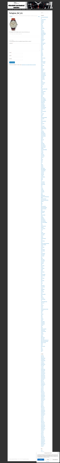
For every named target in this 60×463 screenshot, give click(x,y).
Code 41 (42, 81)
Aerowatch (42, 20)
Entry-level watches (43, 111)
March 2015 (42, 436)
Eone (41, 112)
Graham (42, 142)
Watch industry (43, 337)
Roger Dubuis (42, 271)
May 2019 (42, 380)
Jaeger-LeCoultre (43, 170)
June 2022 (42, 361)
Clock (41, 80)
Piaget (42, 248)
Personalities (42, 247)
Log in (42, 450)
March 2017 (42, 406)
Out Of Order (42, 234)
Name (10, 52)
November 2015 (43, 426)
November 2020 (43, 370)
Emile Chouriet (43, 106)
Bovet (41, 50)
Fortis (41, 124)
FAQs (41, 116)
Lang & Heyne (43, 181)
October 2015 (42, 427)
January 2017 (42, 408)
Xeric (41, 347)
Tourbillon (42, 310)
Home (10, 9)
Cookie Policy (47, 461)
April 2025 (42, 355)
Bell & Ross (42, 44)
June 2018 (42, 387)
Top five (42, 306)
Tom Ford (42, 305)
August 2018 (42, 385)
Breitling (42, 54)
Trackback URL (20, 33)
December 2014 (43, 439)
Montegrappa (42, 218)
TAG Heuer (42, 297)
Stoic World (42, 291)
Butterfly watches (43, 61)
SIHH (41, 281)
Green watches (43, 144)
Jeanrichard (42, 174)
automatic (42, 36)
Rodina (42, 270)
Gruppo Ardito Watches (44, 149)
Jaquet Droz (42, 171)
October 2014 (42, 442)
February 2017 (43, 407)
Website (10, 58)
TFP (41, 300)
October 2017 (42, 397)
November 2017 (43, 396)
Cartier (42, 64)
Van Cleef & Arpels (43, 331)
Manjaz (42, 194)
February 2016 (43, 422)
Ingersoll (42, 165)
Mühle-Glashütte (43, 219)
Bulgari (42, 59)
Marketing (42, 201)
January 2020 (42, 374)
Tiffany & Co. (42, 302)
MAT (41, 202)
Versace (42, 332)
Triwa (41, 312)
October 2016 (42, 412)
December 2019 (43, 375)
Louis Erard (42, 190)
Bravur (42, 51)
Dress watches (43, 101)
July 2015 (42, 431)
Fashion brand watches (44, 117)
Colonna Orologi (43, 82)
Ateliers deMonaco (43, 33)
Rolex (41, 273)
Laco (41, 180)
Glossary (27, 9)
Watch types (23, 9)
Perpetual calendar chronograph (45, 243)
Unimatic (42, 325)
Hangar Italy (42, 154)
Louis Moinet (42, 191)
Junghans (42, 175)
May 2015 (42, 433)
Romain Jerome (43, 275)
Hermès (42, 159)
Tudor (41, 315)
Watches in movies (43, 342)
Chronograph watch (43, 75)
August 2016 (42, 415)
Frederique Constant (43, 128)
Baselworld (42, 40)
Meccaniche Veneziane (44, 207)
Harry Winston (43, 155)
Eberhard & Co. (43, 102)
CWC (41, 87)
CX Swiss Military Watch (44, 88)
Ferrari (42, 122)
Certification (42, 65)
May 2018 (42, 389)
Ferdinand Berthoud (43, 121)
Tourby (42, 311)
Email (10, 55)
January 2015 (42, 438)
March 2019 (42, 381)
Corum (42, 85)
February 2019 (43, 382)
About (30, 9)
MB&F (42, 203)
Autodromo (42, 35)
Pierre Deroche (43, 249)
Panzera (42, 237)
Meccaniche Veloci (43, 206)
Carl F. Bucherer (43, 62)
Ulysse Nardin (43, 321)
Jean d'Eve (42, 173)
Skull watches (43, 285)
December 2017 (43, 395)
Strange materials (43, 294)
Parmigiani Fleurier (43, 238)
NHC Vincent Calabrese (44, 222)
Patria (41, 242)
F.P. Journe (42, 113)
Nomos (42, 224)
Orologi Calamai (43, 233)
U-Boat (42, 320)
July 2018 (42, 386)
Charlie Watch (42, 69)
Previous (10, 16)
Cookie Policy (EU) (16, 9)
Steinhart (42, 290)
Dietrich (42, 96)
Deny (48, 459)
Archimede (42, 30)
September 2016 (43, 413)
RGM (41, 264)
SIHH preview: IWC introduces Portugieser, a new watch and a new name (28, 15)
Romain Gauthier (43, 274)
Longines (42, 189)
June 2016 (42, 417)
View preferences (55, 459)
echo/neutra (42, 103)
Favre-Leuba (42, 118)
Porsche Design (43, 253)
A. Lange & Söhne (43, 19)
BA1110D (42, 38)
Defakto (42, 95)
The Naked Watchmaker (44, 301)
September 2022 (43, 360)
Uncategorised (43, 322)
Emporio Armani (43, 108)
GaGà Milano (42, 132)
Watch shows (42, 338)
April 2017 (42, 405)
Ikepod (42, 164)
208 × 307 (18, 15)
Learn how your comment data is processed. (29, 64)
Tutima (42, 317)
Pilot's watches (43, 250)
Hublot (42, 160)
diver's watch (42, 97)
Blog (12, 9)
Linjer (41, 186)
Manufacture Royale (43, 198)
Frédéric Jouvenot (43, 127)
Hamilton (42, 153)
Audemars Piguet (43, 34)
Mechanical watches (43, 208)
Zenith (42, 348)
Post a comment (11, 33)
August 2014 (42, 444)
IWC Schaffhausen (43, 169)
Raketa (42, 258)
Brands (20, 9)
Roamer (42, 269)
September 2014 (43, 443)
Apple (41, 29)
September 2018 (43, 384)
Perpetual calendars (43, 244)
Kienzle (42, 178)
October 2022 (42, 359)
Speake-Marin (42, 289)
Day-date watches (43, 91)
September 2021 (43, 364)
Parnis (42, 239)
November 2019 (43, 376)
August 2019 (42, 379)
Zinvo (41, 351)
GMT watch (42, 139)
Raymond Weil (43, 260)
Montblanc (42, 217)
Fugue (42, 129)
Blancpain (42, 49)
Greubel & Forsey (43, 147)
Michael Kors (42, 212)
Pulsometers (42, 255)
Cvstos (42, 86)
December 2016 (43, 410)
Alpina (42, 24)
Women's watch (43, 346)
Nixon (41, 223)
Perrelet (42, 245)
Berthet (42, 46)
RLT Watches (42, 268)
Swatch (42, 296)
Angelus (42, 25)
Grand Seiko (42, 143)
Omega (42, 229)
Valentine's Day (43, 330)
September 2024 (43, 358)
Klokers (42, 179)
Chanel (42, 67)
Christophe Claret (43, 72)
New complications (43, 221)
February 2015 (43, 437)
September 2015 (43, 428)
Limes (42, 185)
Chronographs (42, 76)
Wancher (42, 336)
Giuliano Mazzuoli (43, 134)
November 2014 (43, 441)
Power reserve (43, 254)
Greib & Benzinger (43, 145)
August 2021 (42, 365)
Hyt (41, 163)
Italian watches (43, 168)
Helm (41, 158)
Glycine (42, 138)
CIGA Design (42, 77)
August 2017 (42, 400)
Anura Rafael (42, 28)
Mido (41, 213)
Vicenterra (42, 333)
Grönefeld (42, 148)
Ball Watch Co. (43, 39)
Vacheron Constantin (43, 328)
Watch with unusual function (44, 341)
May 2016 (42, 418)
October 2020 (42, 371)
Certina (42, 66)
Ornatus (42, 232)
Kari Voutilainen (43, 176)
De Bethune (42, 92)
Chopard (42, 71)
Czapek (42, 90)
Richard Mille (42, 265)
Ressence (42, 263)
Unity (41, 326)
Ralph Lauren (42, 259)
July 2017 (42, 401)
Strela (41, 295)
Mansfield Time (43, 195)
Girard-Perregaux (43, 133)
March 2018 (42, 391)
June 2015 (42, 432)
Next (39, 16)
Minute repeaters (43, 214)
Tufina (42, 316)
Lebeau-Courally (43, 184)
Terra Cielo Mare (43, 299)
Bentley (42, 45)
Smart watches (43, 286)
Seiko (41, 279)
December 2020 (43, 369)
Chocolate (42, 70)
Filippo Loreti (42, 123)
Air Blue (42, 23)
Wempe (42, 343)
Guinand (42, 150)
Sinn (41, 284)
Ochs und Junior (43, 228)
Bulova (42, 60)
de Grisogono (42, 93)
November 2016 (43, 411)
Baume (42, 41)
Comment (11, 43)
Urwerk (42, 327)
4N (41, 18)
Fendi (41, 119)
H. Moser (42, 152)
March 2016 (42, 421)
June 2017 (42, 402)
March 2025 (42, 356)
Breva (41, 56)
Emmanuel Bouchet (43, 107)
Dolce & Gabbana (43, 98)
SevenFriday (42, 280)
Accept (41, 459)
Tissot (42, 304)
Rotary (42, 276)
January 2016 (42, 423)
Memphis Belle (43, 211)
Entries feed (42, 451)
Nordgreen (42, 227)
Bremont (42, 55)
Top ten (42, 307)
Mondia (42, 216)
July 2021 (42, 366)
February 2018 (43, 392)
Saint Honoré (42, 278)
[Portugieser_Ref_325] (13, 31)
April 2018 (42, 390)
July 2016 (42, 416)
